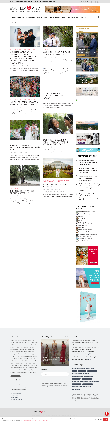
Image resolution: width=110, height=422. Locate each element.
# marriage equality (87, 378)
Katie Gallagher (13, 152)
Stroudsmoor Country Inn (85, 238)
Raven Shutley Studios (84, 241)
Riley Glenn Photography (85, 229)
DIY (11, 188)
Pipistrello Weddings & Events (86, 211)
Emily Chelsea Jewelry (84, 236)
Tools (46, 17)
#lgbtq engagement (77, 376)
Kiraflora (80, 216)
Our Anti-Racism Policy (16, 399)
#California (81, 368)
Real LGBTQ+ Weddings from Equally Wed (22, 49)
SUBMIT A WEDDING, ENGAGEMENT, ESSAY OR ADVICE (24, 1)
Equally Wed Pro (72, 17)
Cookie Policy (14, 397)
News (63, 17)
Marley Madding (13, 65)
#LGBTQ (86, 373)
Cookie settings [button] (98, 419)
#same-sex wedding (77, 386)
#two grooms (76, 389)
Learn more (15, 376)
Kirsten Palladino (46, 147)
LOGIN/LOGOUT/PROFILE (48, 1)
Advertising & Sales (88, 354)
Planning (40, 17)
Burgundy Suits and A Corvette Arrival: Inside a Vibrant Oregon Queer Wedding (88, 170)
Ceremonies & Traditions (50, 180)
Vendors (13, 17)
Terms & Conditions (15, 393)
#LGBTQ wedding (88, 376)
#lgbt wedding (76, 378)
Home (94, 22)
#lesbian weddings (77, 373)
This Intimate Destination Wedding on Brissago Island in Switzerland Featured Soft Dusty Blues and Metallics (89, 187)
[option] (55, 352)
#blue (74, 368)
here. (89, 359)
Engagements (30, 17)
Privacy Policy (14, 395)
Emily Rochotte (13, 107)
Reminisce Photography (85, 214)
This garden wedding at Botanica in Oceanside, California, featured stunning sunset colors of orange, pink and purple (88, 197)
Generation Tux (82, 225)
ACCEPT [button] (105, 419)
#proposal (95, 381)
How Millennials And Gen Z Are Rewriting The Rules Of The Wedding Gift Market (87, 178)
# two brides (87, 386)
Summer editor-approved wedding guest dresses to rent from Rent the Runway (88, 162)
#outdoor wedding (85, 381)
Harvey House (82, 220)
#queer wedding (76, 384)
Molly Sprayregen (46, 57)
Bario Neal (81, 227)
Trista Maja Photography (85, 223)
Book (86, 17)
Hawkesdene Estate (83, 232)
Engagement (46, 136)
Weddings (21, 17)
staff (11, 196)
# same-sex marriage (87, 384)
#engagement (90, 368)
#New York (75, 381)
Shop (81, 17)
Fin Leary (44, 100)
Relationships (55, 17)
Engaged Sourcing (83, 218)
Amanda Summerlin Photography (87, 234)
